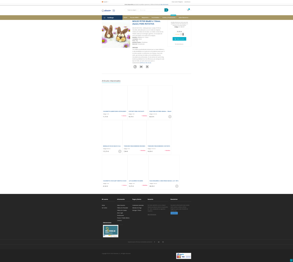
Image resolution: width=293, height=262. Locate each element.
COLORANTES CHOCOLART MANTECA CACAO (114, 181)
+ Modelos (167, 150)
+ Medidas (144, 115)
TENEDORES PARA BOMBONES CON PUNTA (159, 146)
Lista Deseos (187, 2)
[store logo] (109, 10)
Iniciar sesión (175, 2)
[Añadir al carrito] (170, 116)
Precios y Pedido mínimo (123, 218)
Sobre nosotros (121, 205)
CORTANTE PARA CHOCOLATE (136, 111)
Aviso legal (120, 213)
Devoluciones (120, 215)
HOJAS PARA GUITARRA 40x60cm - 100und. (160, 111)
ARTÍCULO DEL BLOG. (145, 62)
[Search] (166, 10)
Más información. (152, 214)
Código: (104, 114)
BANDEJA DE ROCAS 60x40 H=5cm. (112, 146)
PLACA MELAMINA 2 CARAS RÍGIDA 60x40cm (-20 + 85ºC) (164, 181)
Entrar (103, 205)
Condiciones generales (138, 205)
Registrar (181, 2)
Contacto (119, 220)
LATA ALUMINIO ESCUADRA (136, 181)
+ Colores (123, 115)
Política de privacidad (122, 208)
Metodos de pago (137, 208)
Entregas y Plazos (136, 210)
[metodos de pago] (183, 256)
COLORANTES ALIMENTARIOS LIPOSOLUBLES (114, 111)
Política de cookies (122, 210)
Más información (164, 4)
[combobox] (152, 10)
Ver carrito (104, 208)
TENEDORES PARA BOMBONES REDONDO (134, 146)
